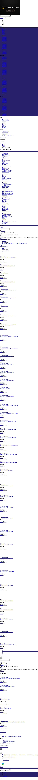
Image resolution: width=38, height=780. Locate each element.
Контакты (4, 121)
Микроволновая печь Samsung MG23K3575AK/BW (9, 336)
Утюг (3, 162)
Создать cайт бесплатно (4, 747)
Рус (1, 26)
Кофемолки (4, 189)
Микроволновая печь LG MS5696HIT (6, 632)
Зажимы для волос (5, 204)
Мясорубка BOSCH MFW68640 (5, 708)
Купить (1, 278)
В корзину (5, 278)
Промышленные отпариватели (7, 191)
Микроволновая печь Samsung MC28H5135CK (8, 324)
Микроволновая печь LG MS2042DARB (7, 507)
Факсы (3, 202)
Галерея (3, 123)
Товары (3, 146)
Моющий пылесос (5, 168)
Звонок (1, 18)
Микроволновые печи (6, 160)
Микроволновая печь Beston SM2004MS (7, 380)
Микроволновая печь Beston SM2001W (7, 356)
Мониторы (4, 161)
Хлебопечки (4, 195)
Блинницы (4, 210)
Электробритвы (5, 197)
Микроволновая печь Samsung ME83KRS (7, 273)
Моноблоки (4, 192)
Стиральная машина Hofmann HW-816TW (7, 686)
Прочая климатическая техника (7, 194)
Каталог (3, 145)
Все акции (4, 126)
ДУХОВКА (4, 219)
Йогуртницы (4, 217)
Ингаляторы (4, 201)
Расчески (3, 206)
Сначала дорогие (13, 243)
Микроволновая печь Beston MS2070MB (7, 396)
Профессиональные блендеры (7, 198)
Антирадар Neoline (5, 172)
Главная (3, 144)
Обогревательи (4, 223)
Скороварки (4, 205)
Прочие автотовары (5, 209)
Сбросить (8, 239)
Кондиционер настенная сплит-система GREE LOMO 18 (10, 678)
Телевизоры (4, 159)
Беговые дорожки (5, 187)
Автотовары (4, 37)
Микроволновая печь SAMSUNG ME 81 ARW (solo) (9, 405)
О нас (3, 122)
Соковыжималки (5, 180)
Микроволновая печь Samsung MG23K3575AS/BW (9, 348)
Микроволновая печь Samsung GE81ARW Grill (8, 257)
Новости (3, 124)
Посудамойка (4, 179)
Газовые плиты (5, 173)
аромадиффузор (5, 222)
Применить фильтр (3, 239)
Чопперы (3, 182)
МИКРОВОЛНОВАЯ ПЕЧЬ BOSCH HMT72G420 (8, 454)
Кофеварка (4, 176)
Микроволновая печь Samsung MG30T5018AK (8, 644)
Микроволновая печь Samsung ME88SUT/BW (8, 429)
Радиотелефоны (5, 163)
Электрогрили (4, 183)
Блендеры (4, 158)
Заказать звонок (3, 137)
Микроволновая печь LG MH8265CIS (6, 619)
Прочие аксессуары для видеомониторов (9, 221)
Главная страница (5, 119)
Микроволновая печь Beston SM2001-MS (7, 372)
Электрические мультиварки (7, 170)
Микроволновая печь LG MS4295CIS (6, 609)
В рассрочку (24, 243)
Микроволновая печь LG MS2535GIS (6, 558)
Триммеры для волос (5, 199)
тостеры (3, 177)
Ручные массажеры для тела (7, 212)
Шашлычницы (4, 203)
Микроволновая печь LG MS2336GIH (6, 531)
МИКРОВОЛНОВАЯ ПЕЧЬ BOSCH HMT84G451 (8, 462)
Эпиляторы (4, 207)
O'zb (2, 26)
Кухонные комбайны (5, 186)
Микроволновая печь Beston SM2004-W (7, 364)
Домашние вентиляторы (6, 214)
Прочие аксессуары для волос (7, 220)
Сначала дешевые (7, 243)
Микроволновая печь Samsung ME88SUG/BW (8, 421)
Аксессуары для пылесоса (6, 178)
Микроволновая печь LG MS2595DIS (6, 585)
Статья (3, 125)
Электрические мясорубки (6, 166)
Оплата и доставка (5, 120)
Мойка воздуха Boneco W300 (5, 699)
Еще (1, 230)
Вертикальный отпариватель (7, 216)
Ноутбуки (4, 175)
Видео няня (4, 164)
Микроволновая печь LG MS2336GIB (6, 544)
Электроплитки (5, 185)
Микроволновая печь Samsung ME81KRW (7, 265)
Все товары (8, 770)
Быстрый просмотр (5, 256)
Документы (4, 127)
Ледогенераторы (5, 153)
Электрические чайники (6, 171)
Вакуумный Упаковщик (6, 215)
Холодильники (4, 156)
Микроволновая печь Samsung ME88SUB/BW (8, 437)
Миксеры (4, 181)
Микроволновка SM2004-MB (5, 388)
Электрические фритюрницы (7, 184)
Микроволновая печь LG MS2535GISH (7, 571)
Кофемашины (4, 157)
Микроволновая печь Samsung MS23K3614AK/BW (9, 413)
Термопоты (4, 190)
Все (3, 243)
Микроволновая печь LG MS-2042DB (6, 470)
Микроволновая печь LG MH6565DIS (6, 600)
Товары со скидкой (19, 243)
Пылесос (3, 167)
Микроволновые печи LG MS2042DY (6, 485)
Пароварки (4, 200)
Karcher (3, 218)
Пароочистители (5, 208)
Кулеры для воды (5, 169)
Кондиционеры (5, 154)
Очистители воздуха (5, 155)
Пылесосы (4, 196)
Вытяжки (4, 174)
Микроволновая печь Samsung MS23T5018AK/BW (9, 445)
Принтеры (4, 213)
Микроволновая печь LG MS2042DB (6, 496)
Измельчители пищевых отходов (7, 193)
